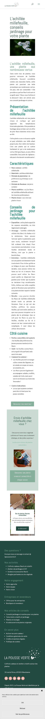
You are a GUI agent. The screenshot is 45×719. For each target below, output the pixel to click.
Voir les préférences (23, 714)
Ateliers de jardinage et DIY (17, 569)
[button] (42, 691)
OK (22, 702)
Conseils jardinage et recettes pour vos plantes (22, 614)
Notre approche (11, 584)
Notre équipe (10, 587)
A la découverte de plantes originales (19, 622)
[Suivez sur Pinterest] (23, 678)
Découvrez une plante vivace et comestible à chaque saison (22, 476)
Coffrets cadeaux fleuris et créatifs (20, 566)
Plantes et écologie (13, 620)
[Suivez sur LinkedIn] (14, 678)
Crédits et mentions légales (15, 639)
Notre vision (10, 589)
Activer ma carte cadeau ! (15, 633)
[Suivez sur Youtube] (18, 678)
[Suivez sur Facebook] (10, 678)
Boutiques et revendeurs (14, 603)
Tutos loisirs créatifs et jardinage (17, 617)
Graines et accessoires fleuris (18, 572)
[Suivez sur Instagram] (6, 678)
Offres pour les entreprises (15, 600)
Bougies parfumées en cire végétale (20, 574)
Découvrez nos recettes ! (22, 404)
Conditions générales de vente (16, 636)
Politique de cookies (13, 642)
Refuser (22, 708)
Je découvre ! (22, 528)
